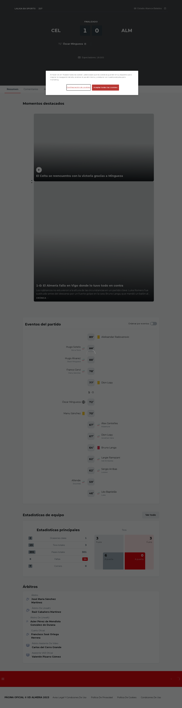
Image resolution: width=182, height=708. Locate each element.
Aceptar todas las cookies (105, 87)
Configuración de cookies (78, 87)
